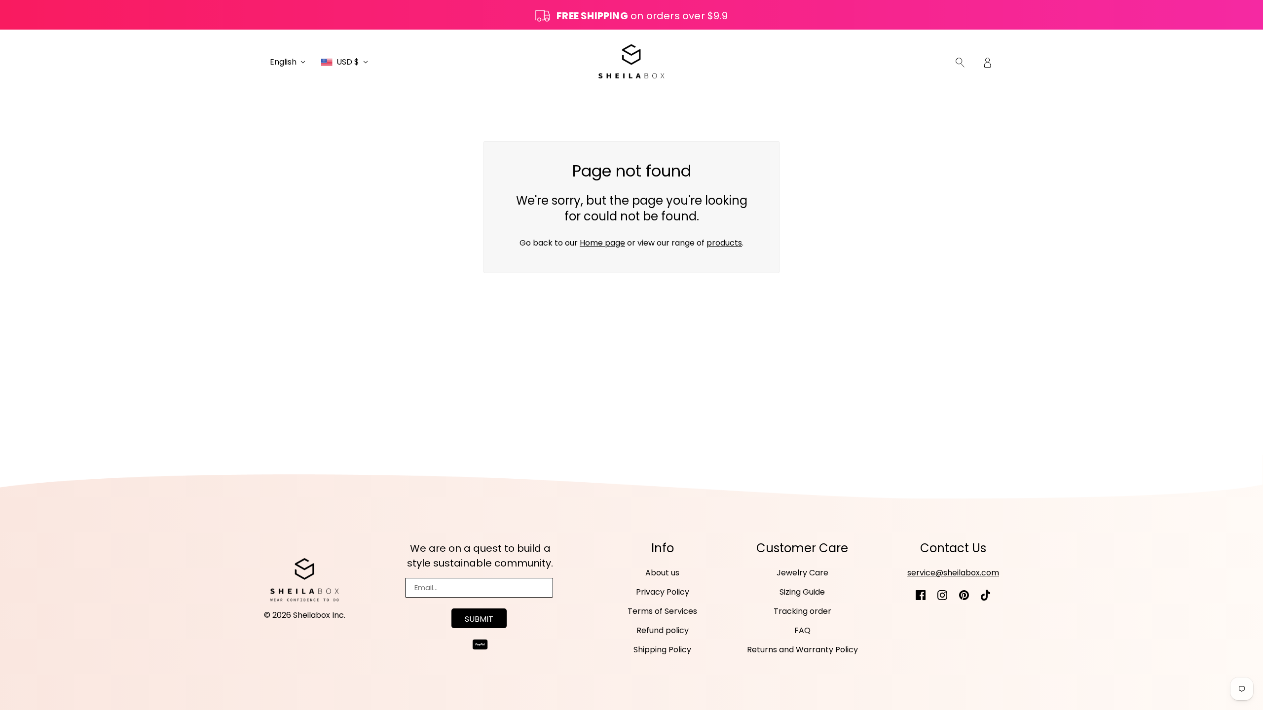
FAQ (802, 630)
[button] (287, 62)
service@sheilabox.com (953, 572)
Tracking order (802, 611)
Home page (602, 242)
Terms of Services (662, 611)
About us (662, 572)
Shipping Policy (662, 649)
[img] (960, 62)
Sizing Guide (802, 592)
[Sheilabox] (631, 61)
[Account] (988, 62)
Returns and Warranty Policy (802, 649)
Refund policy (662, 630)
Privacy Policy (662, 592)
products (724, 242)
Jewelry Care (802, 572)
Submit (479, 619)
